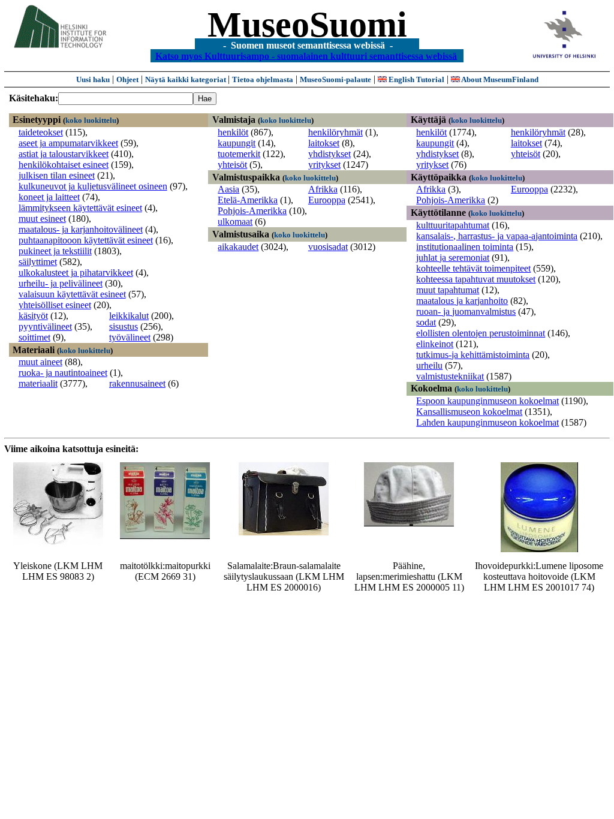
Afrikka (323, 189)
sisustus (123, 326)
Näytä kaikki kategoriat (186, 79)
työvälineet (130, 337)
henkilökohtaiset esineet (64, 164)
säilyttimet (38, 262)
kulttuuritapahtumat (452, 225)
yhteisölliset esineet (55, 305)
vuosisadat (328, 247)
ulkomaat (235, 221)
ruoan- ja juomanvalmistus (466, 311)
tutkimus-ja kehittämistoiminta (472, 355)
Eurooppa (326, 200)
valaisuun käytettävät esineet (72, 294)
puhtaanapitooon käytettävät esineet (86, 240)
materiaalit (38, 383)
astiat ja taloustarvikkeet (64, 154)
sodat (426, 322)
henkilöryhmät (335, 132)
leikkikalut (129, 316)
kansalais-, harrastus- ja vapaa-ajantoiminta (496, 236)
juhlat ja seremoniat (452, 257)
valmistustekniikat (450, 376)
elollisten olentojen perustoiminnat (480, 333)
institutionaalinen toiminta (464, 247)
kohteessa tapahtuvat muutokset (475, 279)
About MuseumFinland (499, 79)
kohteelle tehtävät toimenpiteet (473, 268)
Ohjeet (127, 79)
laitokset (323, 143)
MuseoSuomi (307, 24)
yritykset (324, 164)
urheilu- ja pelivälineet (61, 283)
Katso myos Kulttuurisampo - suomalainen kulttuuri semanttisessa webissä (306, 55)
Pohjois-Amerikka (252, 211)
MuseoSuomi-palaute (335, 79)
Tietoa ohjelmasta (262, 79)
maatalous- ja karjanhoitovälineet (81, 229)
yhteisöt (232, 164)
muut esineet (42, 218)
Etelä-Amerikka (248, 200)
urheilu (429, 365)
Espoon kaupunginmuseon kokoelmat (487, 401)
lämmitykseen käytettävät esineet (80, 208)
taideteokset (41, 132)
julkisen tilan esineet (57, 175)
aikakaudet (238, 247)
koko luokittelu (90, 120)
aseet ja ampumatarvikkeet (68, 143)
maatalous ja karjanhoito (462, 301)
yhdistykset (329, 154)
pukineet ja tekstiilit (55, 251)
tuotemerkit (239, 154)
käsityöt (33, 316)
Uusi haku (93, 79)
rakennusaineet (137, 383)
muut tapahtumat (447, 290)
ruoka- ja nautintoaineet (63, 373)
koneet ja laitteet (49, 197)
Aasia (228, 189)
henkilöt (233, 132)
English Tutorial (415, 79)
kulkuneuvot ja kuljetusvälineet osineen (93, 186)
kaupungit (236, 143)
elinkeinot (434, 344)
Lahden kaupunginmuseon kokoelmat (487, 422)
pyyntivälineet (45, 326)
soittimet (34, 337)
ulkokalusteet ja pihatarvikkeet (76, 272)
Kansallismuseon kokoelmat (469, 412)
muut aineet (40, 362)
